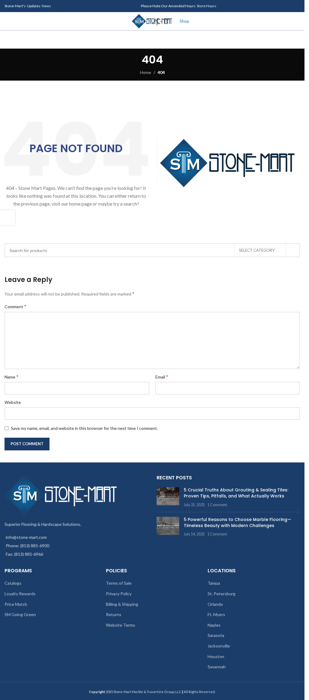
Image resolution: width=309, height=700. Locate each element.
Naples (214, 625)
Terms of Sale (119, 583)
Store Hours (206, 6)
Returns (113, 614)
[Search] (152, 40)
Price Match (16, 604)
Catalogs (13, 583)
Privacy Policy (119, 593)
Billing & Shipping (122, 604)
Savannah (217, 666)
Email (161, 376)
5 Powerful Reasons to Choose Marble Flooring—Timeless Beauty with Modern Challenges (237, 522)
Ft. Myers (216, 614)
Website (13, 402)
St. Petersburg (221, 593)
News (46, 6)
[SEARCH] (293, 250)
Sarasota (216, 635)
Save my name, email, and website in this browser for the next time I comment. (84, 428)
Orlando (215, 604)
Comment (15, 306)
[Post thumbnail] (168, 497)
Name (11, 376)
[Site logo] (152, 20)
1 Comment (217, 505)
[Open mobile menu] (7, 21)
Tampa (214, 583)
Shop (184, 21)
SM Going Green (20, 614)
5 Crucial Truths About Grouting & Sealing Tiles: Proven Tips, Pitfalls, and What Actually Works (236, 493)
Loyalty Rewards (20, 593)
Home (145, 72)
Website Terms (120, 625)
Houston (216, 656)
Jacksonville (219, 645)
